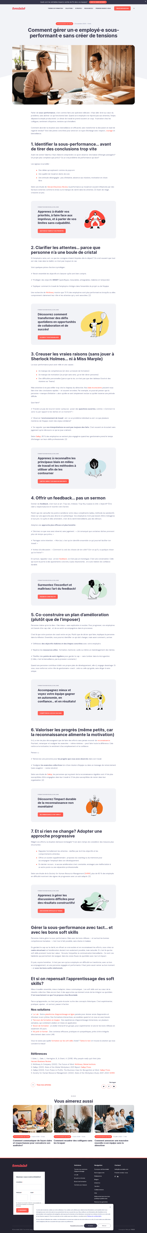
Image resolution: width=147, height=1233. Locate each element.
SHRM (87, 873)
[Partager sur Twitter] (104, 1086)
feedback (63, 559)
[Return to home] (19, 1165)
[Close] (145, 1)
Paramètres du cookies (76, 1225)
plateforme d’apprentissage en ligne (59, 1014)
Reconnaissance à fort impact (50, 814)
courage (109, 130)
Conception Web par (127, 1229)
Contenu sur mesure (80, 1185)
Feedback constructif (48, 596)
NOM (31, 1192)
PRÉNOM (18, 1192)
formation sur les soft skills (62, 1041)
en (134, 8)
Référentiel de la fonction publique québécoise (102, 1197)
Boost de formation (41, 1026)
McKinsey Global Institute (85, 1064)
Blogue (96, 1179)
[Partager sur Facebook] (109, 1086)
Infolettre (97, 1183)
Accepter (90, 1225)
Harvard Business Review (41, 1061)
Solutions (69, 8)
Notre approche (99, 1173)
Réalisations (98, 1176)
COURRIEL (19, 1182)
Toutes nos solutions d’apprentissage (80, 1170)
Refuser (104, 1225)
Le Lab (36, 1014)
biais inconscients (95, 387)
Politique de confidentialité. (94, 1216)
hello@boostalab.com (121, 1169)
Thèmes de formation (55, 8)
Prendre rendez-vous (103, 8)
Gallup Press (86, 1067)
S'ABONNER (22, 1210)
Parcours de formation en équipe (46, 1020)
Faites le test (85, 1041)
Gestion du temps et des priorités (52, 231)
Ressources (88, 8)
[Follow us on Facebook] (115, 1176)
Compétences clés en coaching (51, 713)
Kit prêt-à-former (40, 1031)
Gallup (38, 436)
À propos (78, 8)
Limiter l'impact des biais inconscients (53, 481)
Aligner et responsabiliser (49, 337)
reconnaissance (103, 740)
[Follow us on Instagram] (118, 1176)
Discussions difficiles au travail (51, 911)
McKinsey (50, 292)
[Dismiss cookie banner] (110, 1207)
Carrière (96, 1186)
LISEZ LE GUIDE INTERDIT (97, 2)
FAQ (95, 1193)
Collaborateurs (99, 1190)
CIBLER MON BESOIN (122, 8)
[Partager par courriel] (114, 1086)
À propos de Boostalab (101, 1169)
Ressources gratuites (101, 1202)
